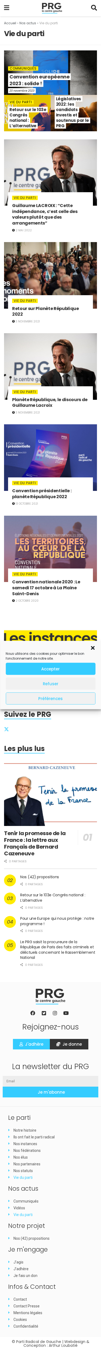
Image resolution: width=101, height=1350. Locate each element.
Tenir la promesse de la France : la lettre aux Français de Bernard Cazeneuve (35, 843)
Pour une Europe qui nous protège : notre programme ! (57, 921)
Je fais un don (25, 1275)
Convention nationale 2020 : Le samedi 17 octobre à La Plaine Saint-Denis (46, 588)
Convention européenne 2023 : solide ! (39, 80)
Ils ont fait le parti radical (34, 1137)
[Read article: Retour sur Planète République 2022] (50, 275)
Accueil (10, 23)
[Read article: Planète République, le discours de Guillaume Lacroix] (50, 366)
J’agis (18, 1262)
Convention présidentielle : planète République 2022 (41, 494)
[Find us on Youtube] (45, 729)
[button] (92, 648)
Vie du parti (21, 102)
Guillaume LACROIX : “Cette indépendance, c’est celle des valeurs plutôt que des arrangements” (45, 214)
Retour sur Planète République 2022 (45, 311)
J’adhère (21, 1269)
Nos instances (25, 1144)
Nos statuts (23, 1171)
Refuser (50, 683)
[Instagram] (55, 1013)
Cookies (20, 1319)
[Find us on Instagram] (32, 729)
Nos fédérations (27, 1150)
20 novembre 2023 (21, 91)
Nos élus (20, 1157)
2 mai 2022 (23, 230)
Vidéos (19, 1208)
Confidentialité (25, 1326)
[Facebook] (33, 1013)
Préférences (50, 698)
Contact (20, 1299)
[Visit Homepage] (52, 8)
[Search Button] (94, 8)
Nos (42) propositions (39, 877)
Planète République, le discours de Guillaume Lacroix (50, 403)
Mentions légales (27, 1313)
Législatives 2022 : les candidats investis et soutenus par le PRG (72, 112)
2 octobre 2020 (27, 601)
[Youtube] (66, 1013)
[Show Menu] (6, 8)
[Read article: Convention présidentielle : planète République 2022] (50, 457)
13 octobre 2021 (26, 504)
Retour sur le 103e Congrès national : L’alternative (27, 118)
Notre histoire (24, 1130)
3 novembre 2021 (27, 321)
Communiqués (23, 68)
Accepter (50, 668)
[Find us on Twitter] (6, 729)
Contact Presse (26, 1306)
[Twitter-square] (44, 1013)
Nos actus (27, 23)
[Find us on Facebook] (18, 729)
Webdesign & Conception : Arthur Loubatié (56, 1343)
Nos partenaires (26, 1164)
